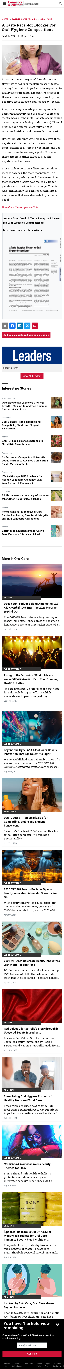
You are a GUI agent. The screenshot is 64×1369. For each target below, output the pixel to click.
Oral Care (46, 19)
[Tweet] (27, 326)
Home (5, 19)
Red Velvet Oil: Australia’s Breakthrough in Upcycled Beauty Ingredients (31, 1030)
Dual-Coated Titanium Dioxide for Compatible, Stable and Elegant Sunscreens (21, 425)
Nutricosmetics (8, 399)
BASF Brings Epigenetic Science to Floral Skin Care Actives (22, 442)
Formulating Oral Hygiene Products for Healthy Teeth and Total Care (29, 1098)
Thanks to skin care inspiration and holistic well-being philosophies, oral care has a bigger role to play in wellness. (31, 1316)
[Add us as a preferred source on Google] (35, 326)
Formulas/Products (24, 19)
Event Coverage (12, 669)
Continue (32, 1353)
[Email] (5, 326)
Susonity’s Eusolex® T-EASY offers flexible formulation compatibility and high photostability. (31, 834)
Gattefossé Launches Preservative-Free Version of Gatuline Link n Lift (23, 532)
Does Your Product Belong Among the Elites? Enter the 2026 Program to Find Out (31, 607)
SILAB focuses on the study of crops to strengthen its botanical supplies (25, 497)
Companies (7, 453)
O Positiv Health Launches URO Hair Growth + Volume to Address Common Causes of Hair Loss (24, 406)
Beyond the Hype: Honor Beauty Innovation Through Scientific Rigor (30, 752)
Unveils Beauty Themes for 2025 (27, 1166)
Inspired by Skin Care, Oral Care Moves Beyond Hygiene (29, 1305)
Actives (5, 437)
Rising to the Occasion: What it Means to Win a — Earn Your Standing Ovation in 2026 (31, 679)
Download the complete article (20, 207)
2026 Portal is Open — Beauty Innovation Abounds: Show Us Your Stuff (31, 893)
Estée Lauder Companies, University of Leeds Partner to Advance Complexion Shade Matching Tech (25, 461)
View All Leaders (32, 376)
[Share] (12, 326)
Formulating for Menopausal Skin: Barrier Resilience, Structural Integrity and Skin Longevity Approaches (25, 515)
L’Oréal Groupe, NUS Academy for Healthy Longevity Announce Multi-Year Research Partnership (22, 480)
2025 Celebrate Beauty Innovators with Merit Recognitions (32, 962)
